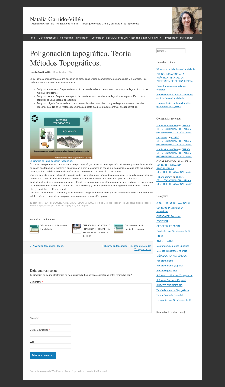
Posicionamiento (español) (169, 265)
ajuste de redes (143, 202)
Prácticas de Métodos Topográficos (174, 275)
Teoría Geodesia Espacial (169, 295)
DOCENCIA (58, 202)
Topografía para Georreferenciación (174, 300)
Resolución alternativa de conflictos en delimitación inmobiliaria (174, 96)
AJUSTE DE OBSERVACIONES (173, 202)
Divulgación (82, 37)
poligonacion (58, 205)
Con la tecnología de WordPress (46, 371)
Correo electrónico (40, 329)
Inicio (32, 37)
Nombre (34, 318)
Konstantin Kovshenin (97, 371)
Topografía (70, 205)
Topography (82, 205)
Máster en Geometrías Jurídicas (172, 245)
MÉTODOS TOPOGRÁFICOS (79, 202)
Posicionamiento (164, 260)
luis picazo (161, 137)
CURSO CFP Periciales (168, 216)
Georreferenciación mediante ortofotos (134, 227)
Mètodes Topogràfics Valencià (171, 250)
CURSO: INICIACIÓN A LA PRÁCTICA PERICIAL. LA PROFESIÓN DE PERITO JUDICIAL (96, 231)
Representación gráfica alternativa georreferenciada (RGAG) (173, 104)
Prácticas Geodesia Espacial (171, 280)
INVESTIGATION (165, 241)
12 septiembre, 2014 (62, 72)
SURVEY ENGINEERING (169, 285)
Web (32, 341)
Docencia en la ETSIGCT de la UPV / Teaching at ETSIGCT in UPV (126, 37)
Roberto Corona (164, 176)
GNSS (159, 236)
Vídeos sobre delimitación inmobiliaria (175, 69)
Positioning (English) (166, 270)
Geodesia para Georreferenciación (173, 231)
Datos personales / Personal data (56, 37)
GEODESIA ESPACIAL (168, 226)
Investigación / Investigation (179, 37)
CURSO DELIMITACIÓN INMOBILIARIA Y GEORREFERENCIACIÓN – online (174, 129)
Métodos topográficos (40, 205)
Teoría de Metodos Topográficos (109, 202)
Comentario (36, 281)
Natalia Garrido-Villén (56, 19)
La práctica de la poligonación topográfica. (51, 160)
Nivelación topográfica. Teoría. (47, 245)
